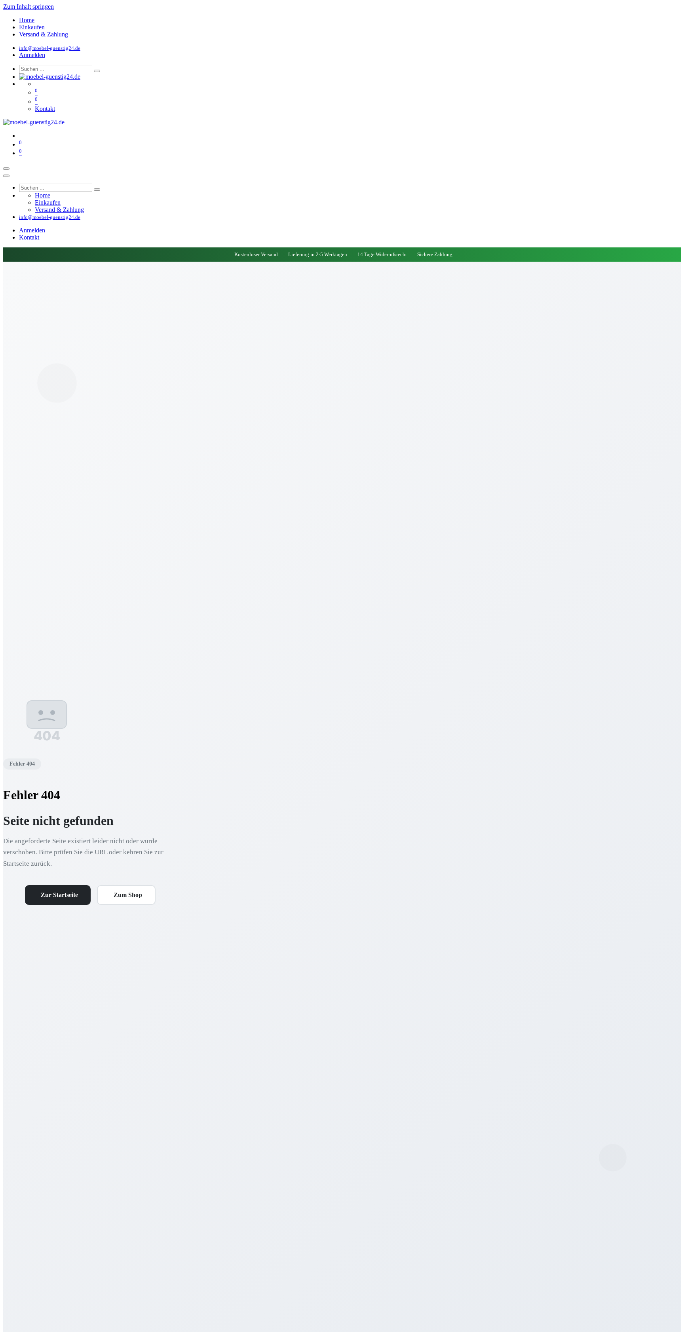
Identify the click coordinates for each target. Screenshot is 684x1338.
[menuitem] (26, 20)
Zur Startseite (59, 894)
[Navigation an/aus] (6, 168)
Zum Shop (128, 894)
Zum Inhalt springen (28, 6)
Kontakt (45, 108)
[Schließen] (6, 176)
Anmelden (32, 54)
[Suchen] (97, 71)
